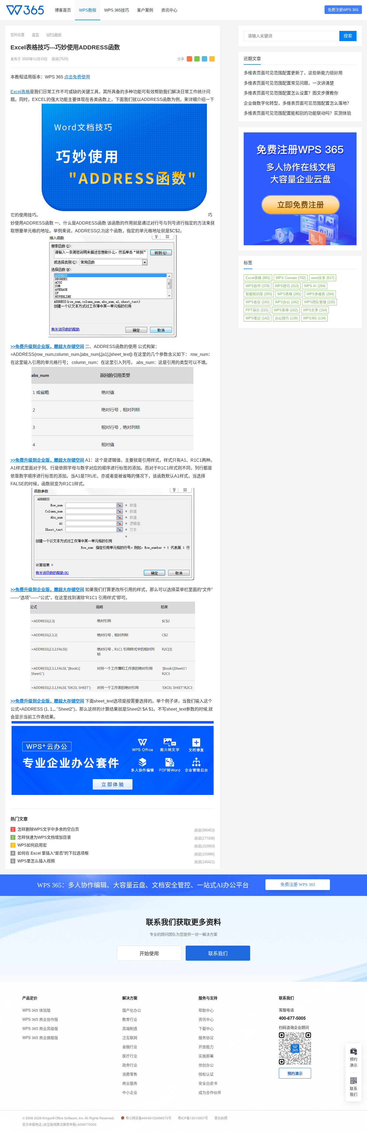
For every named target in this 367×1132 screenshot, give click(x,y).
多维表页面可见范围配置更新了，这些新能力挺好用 (293, 73)
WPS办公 (287, 302)
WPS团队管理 (319, 302)
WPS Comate (291, 278)
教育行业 (129, 1019)
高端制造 (129, 1028)
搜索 (348, 36)
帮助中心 (206, 1010)
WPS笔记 (257, 318)
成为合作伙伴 (210, 1092)
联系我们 (218, 953)
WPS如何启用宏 (32, 845)
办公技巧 (286, 318)
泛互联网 (129, 1037)
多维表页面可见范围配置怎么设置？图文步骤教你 (291, 93)
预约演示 (295, 1073)
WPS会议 (257, 302)
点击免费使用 (77, 77)
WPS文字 (315, 310)
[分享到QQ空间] (212, 59)
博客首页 (63, 10)
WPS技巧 (287, 286)
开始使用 (149, 953)
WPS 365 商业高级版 (40, 1028)
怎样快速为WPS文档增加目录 (44, 837)
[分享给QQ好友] (204, 59)
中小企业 (129, 1092)
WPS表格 (289, 294)
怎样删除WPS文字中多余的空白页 (48, 829)
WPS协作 (257, 286)
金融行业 (129, 1046)
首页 (35, 35)
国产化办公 (131, 1010)
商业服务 (129, 1083)
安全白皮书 (208, 1083)
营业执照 (220, 1118)
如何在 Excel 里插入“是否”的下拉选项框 (53, 853)
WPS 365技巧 (116, 10)
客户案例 (145, 10)
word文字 (322, 278)
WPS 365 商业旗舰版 (40, 1037)
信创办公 (206, 1065)
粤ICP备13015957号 (193, 1118)
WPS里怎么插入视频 (36, 861)
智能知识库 (259, 294)
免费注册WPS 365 (343, 10)
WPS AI (314, 286)
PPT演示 (257, 310)
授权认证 (206, 1074)
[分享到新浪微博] (189, 59)
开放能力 (206, 1046)
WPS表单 (286, 310)
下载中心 (206, 1028)
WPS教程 (87, 10)
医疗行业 (129, 1055)
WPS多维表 (320, 294)
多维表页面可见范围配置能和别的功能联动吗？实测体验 (297, 113)
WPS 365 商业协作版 (40, 1019)
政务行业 (129, 1065)
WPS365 (314, 318)
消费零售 (129, 1074)
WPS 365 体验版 (36, 1010)
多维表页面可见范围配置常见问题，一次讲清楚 (289, 83)
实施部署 (206, 1055)
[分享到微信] (197, 59)
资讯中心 (169, 10)
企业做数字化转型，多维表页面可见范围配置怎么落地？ (297, 103)
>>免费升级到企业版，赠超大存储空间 (47, 346)
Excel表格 (20, 91)
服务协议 (206, 1037)
